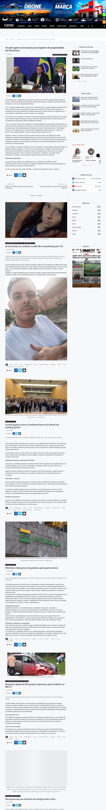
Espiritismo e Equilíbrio (91, 160)
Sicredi (13, 421)
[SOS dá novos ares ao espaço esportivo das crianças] (76, 68)
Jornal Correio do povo (44, 364)
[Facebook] (104, 11)
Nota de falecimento (87, 58)
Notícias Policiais (76, 227)
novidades (8, 509)
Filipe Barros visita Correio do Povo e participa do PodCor (89, 75)
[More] (104, 22)
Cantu (30, 26)
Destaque (74, 210)
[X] (104, 18)
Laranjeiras (21, 26)
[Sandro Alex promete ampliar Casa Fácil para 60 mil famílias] (76, 52)
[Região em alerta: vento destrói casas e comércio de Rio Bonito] (76, 115)
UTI (26, 366)
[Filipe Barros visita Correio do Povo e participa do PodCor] (76, 76)
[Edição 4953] (86, 268)
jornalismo (53, 364)
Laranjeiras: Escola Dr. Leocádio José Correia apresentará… (90, 106)
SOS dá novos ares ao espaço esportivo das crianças (89, 67)
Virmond (25, 681)
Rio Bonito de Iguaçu (10, 366)
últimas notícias (20, 366)
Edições (74, 230)
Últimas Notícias (63, 54)
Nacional (55, 54)
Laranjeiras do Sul (56, 507)
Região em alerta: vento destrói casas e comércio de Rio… (90, 113)
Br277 (16, 736)
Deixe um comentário (36, 195)
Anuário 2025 (61, 26)
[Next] (98, 155)
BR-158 (16, 364)
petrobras (53, 638)
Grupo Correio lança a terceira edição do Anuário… (90, 129)
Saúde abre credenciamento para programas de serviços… (90, 98)
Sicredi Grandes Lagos (27, 509)
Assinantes (73, 26)
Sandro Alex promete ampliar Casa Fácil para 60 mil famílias (90, 51)
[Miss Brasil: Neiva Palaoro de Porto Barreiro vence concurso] (76, 123)
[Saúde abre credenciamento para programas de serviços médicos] (76, 99)
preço (58, 638)
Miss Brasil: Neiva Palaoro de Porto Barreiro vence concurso (90, 121)
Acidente (8, 243)
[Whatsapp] (104, 14)
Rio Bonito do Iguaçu (18, 243)
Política (52, 26)
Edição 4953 (86, 282)
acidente (11, 364)
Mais (82, 26)
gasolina (11, 638)
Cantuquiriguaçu (28, 364)
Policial (44, 26)
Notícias (59, 364)
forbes (24, 507)
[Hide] (105, 25)
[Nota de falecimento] (76, 60)
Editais (74, 220)
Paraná (36, 26)
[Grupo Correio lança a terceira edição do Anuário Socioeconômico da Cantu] (76, 131)
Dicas (7, 796)
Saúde (74, 234)
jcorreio (35, 364)
